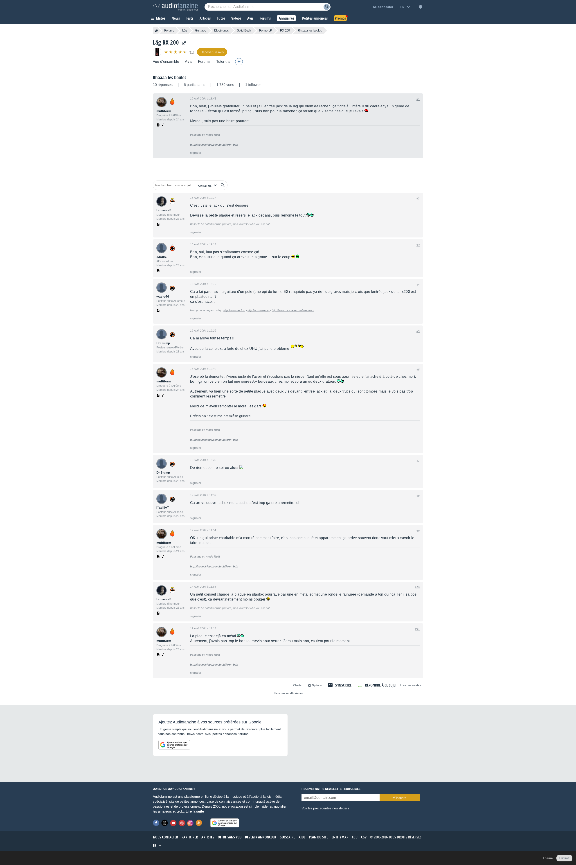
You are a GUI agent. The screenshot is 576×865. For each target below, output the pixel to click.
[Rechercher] (222, 185)
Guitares (200, 30)
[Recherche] (327, 7)
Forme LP (265, 30)
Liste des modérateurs (288, 693)
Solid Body (244, 30)
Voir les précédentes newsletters (325, 808)
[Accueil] (156, 30)
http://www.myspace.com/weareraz (293, 310)
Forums (169, 30)
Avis (188, 61)
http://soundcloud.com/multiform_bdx (214, 144)
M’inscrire (399, 798)
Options (317, 685)
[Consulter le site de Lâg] (183, 43)
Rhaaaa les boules (169, 77)
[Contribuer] (239, 61)
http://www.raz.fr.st (234, 310)
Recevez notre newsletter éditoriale (331, 788)
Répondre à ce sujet (381, 685)
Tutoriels (223, 61)
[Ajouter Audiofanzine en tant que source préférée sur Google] (174, 745)
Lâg (184, 30)
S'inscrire (343, 685)
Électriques (221, 30)
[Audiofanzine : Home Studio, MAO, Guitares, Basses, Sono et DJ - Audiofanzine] (175, 7)
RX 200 (285, 30)
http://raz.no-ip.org (259, 310)
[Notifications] (420, 6)
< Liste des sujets (410, 685)
